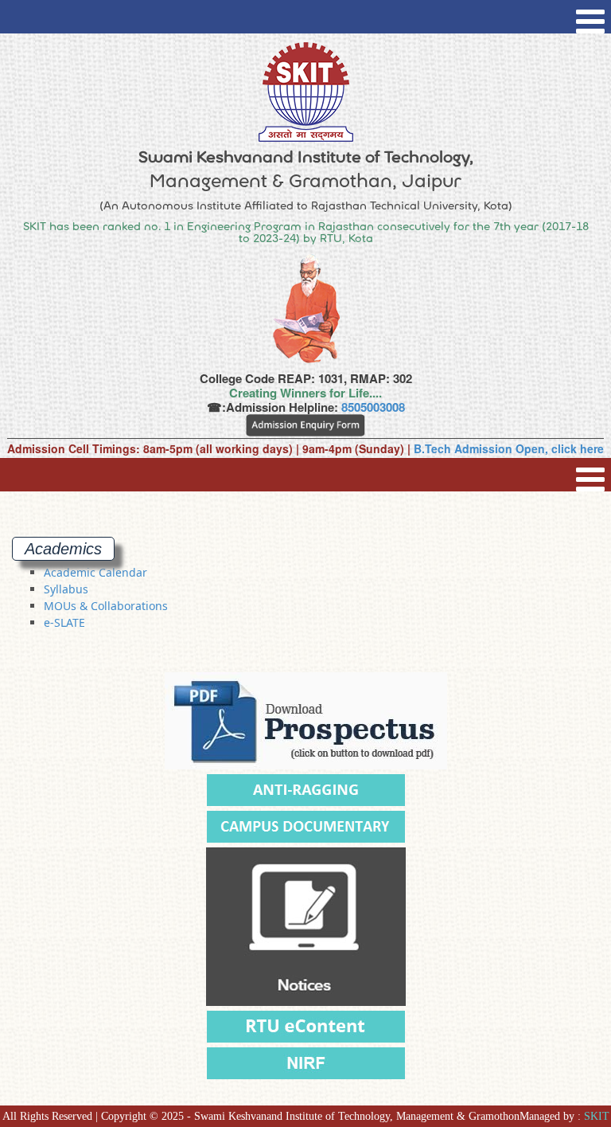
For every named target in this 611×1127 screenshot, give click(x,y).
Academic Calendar (95, 572)
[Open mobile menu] (590, 16)
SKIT (596, 1116)
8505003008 (373, 407)
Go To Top (555, 1039)
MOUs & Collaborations (106, 605)
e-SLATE (64, 622)
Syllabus (66, 589)
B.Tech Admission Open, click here (509, 448)
